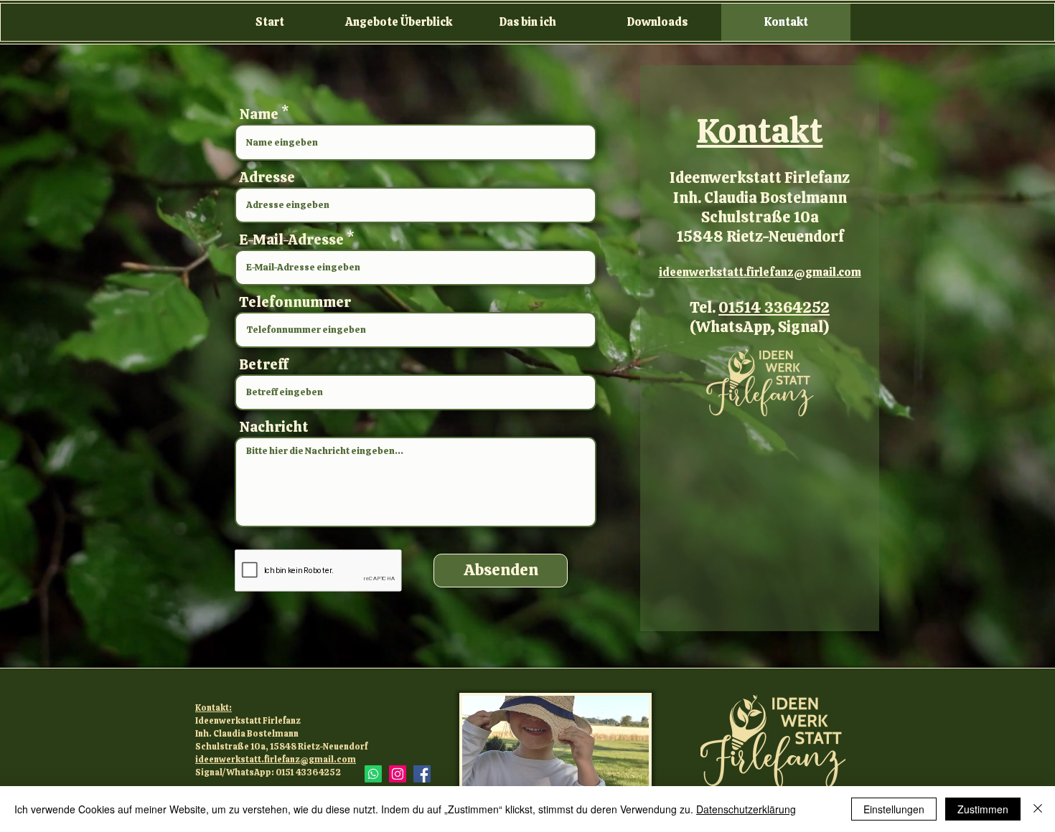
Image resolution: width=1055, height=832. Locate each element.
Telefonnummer (295, 302)
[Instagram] (397, 774)
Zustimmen (982, 809)
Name (258, 114)
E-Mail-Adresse (291, 239)
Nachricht (274, 427)
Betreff (264, 364)
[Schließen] (1037, 809)
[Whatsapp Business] (373, 774)
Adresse (267, 177)
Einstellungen (893, 809)
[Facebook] (422, 774)
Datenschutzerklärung (746, 809)
